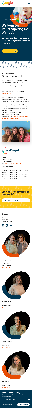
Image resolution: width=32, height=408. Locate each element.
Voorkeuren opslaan (7, 404)
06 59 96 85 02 (6, 307)
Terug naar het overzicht (12, 19)
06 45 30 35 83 (6, 387)
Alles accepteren (24, 404)
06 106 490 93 (17, 163)
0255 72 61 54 (8, 163)
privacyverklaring (6, 396)
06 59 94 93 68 (6, 347)
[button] (29, 3)
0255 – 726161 (6, 267)
